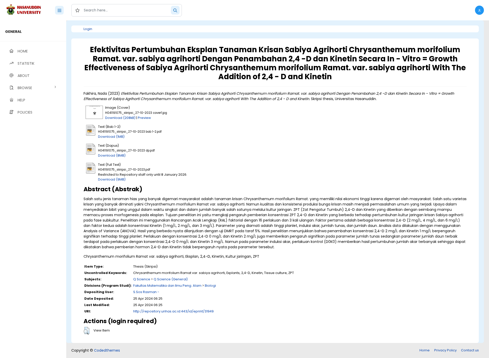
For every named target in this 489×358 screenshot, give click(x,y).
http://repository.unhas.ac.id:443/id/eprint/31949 (173, 311)
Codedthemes (107, 350)
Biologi (210, 285)
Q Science (141, 279)
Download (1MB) (111, 136)
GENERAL (13, 31)
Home (424, 350)
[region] (33, 189)
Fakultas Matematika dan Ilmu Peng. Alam (167, 285)
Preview (144, 118)
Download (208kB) (120, 118)
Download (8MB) (112, 155)
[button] (479, 10)
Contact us (470, 350)
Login (88, 29)
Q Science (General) (171, 279)
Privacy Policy (445, 350)
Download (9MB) (112, 179)
